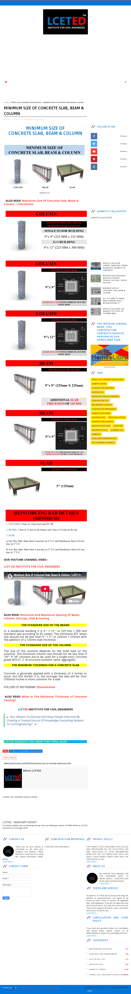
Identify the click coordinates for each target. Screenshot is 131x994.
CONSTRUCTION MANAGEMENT (104, 409)
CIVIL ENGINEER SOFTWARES (103, 443)
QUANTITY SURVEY (99, 384)
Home (6, 102)
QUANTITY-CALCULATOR (101, 413)
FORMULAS (96, 434)
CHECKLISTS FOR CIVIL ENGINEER (105, 396)
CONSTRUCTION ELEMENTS (102, 422)
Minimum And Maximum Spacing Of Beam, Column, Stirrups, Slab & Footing (42, 616)
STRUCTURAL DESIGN (116, 417)
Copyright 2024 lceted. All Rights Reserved (41, 988)
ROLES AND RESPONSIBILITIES (104, 438)
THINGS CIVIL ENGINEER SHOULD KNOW (26, 102)
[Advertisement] (65, 57)
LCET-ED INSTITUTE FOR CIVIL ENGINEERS (32, 566)
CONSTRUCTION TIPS (100, 401)
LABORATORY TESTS (100, 430)
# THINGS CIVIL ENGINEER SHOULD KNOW (25, 751)
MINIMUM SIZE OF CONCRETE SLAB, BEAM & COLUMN (114, 290)
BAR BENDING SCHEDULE (102, 405)
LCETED (20, 988)
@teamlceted (46, 687)
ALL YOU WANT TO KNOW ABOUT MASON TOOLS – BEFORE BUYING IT (113, 301)
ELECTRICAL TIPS (98, 417)
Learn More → (9, 861)
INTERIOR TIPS (98, 392)
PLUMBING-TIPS (117, 430)
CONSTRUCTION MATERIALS (103, 388)
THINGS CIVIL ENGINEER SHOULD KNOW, (29, 119)
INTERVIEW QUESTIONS (101, 426)
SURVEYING (118, 426)
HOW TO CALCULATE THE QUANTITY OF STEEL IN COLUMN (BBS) (113, 311)
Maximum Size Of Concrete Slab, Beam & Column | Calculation (41, 202)
